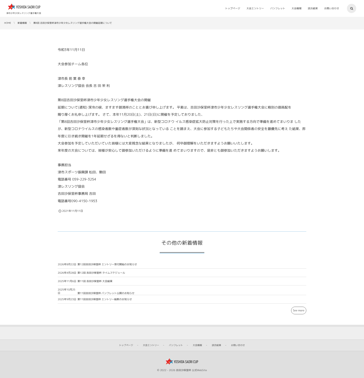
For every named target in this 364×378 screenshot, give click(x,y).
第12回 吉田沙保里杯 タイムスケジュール (101, 273)
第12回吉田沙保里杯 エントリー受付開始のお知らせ (107, 264)
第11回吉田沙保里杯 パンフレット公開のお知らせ (106, 293)
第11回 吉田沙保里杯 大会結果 (95, 281)
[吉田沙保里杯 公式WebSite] (24, 7)
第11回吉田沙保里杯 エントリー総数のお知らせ (105, 299)
